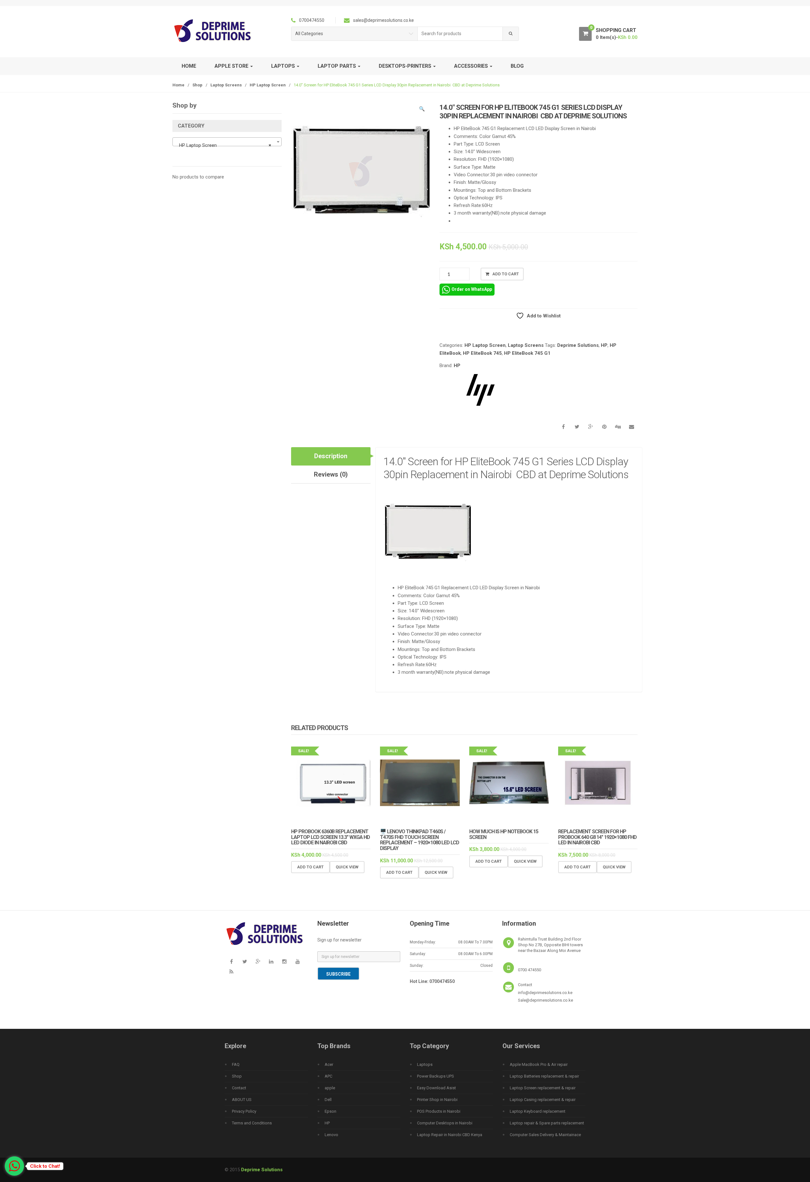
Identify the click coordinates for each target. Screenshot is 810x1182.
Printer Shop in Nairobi (437, 1099)
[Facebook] (231, 962)
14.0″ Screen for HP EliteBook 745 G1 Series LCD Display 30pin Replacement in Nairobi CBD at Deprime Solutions (507, 468)
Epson (330, 1111)
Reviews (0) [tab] (331, 474)
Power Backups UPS (435, 1076)
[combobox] (460, 34)
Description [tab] (330, 456)
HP (604, 345)
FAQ (236, 1064)
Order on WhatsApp (472, 289)
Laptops (425, 1064)
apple (330, 1087)
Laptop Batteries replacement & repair (544, 1076)
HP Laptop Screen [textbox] (225, 145)
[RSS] (231, 972)
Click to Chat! (45, 1166)
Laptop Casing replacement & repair (543, 1099)
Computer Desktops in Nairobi (444, 1123)
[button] (422, 110)
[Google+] (258, 962)
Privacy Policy (244, 1111)
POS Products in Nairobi (438, 1111)
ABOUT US (242, 1099)
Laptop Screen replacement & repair (543, 1087)
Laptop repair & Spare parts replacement (547, 1123)
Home (189, 66)
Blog (517, 66)
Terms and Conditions (252, 1123)
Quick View (347, 867)
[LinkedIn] (271, 962)
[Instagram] (284, 962)
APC (328, 1076)
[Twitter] (245, 962)
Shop (197, 85)
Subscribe (338, 974)
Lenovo (331, 1134)
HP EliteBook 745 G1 (527, 353)
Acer (329, 1064)
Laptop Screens (226, 85)
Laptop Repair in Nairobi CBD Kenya (449, 1134)
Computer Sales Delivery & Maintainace (545, 1134)
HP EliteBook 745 (482, 353)
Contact (239, 1087)
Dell (328, 1099)
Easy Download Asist (436, 1087)
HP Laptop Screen (268, 85)
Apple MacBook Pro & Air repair (539, 1064)
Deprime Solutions (578, 345)
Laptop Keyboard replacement (537, 1111)
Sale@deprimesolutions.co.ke (545, 1000)
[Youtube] (298, 962)
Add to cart (505, 274)
